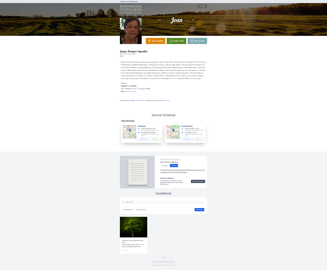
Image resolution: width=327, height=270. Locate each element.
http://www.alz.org (130, 91)
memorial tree (140, 100)
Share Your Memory (198, 181)
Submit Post (199, 209)
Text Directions (143, 139)
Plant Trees (155, 139)
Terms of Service (168, 262)
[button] (130, 130)
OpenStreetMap (165, 265)
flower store (166, 100)
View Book (164, 165)
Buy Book (174, 165)
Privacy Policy (158, 262)
